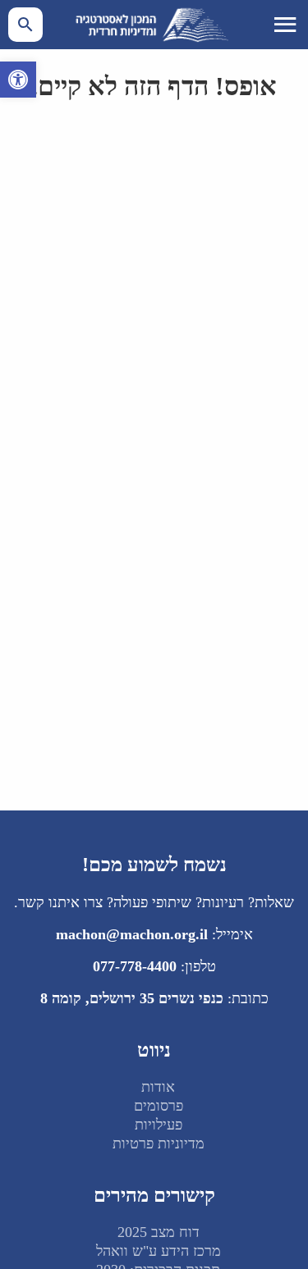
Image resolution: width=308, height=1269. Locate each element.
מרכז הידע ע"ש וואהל (158, 1251)
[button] (18, 80)
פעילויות (158, 1124)
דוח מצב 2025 (158, 1232)
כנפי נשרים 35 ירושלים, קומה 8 (131, 998)
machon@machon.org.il (132, 934)
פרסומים (158, 1106)
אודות (158, 1087)
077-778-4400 (135, 966)
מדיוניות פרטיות (159, 1143)
